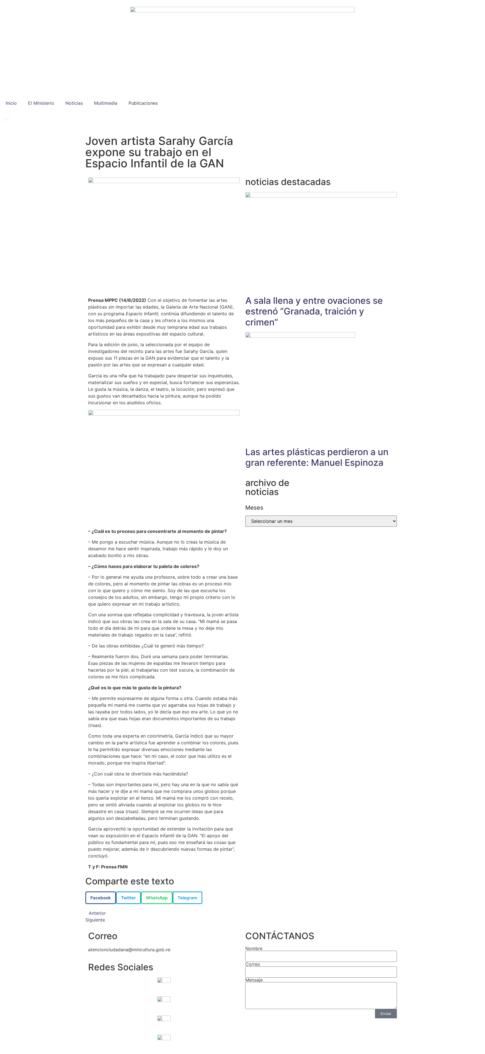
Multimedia (105, 103)
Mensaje (254, 980)
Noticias (74, 103)
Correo (252, 964)
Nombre (253, 948)
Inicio (11, 103)
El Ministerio (41, 103)
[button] (100, 897)
